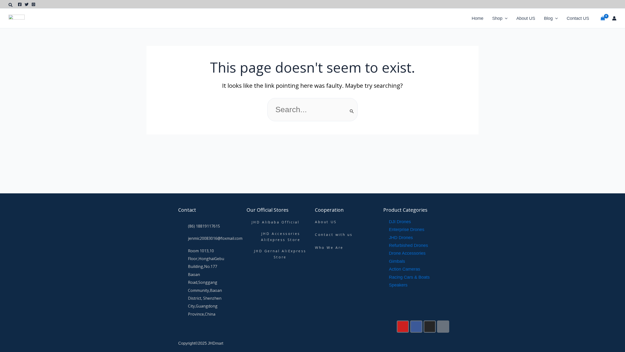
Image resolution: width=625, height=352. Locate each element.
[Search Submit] (352, 111)
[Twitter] (27, 4)
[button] (11, 5)
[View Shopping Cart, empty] (602, 18)
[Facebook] (20, 4)
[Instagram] (33, 4)
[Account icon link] (614, 18)
